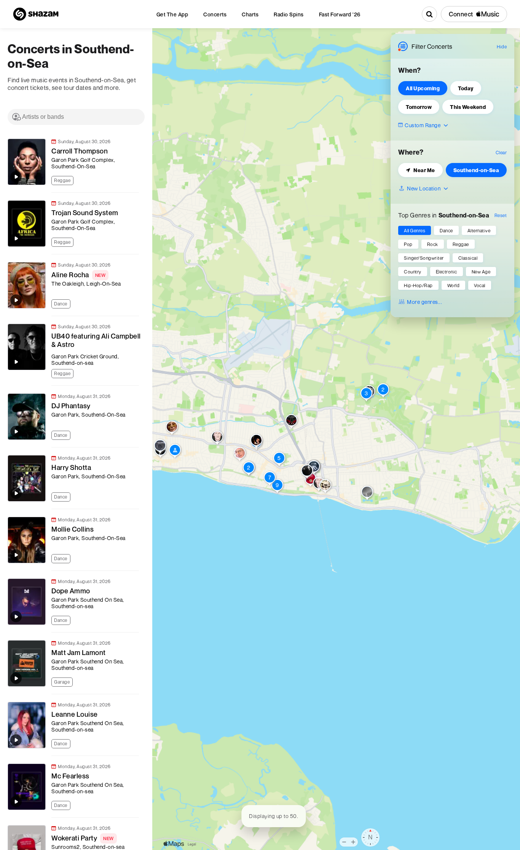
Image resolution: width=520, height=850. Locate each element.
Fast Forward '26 (339, 14)
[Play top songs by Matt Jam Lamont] (16, 678)
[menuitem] (172, 14)
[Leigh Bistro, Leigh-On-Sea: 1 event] (174, 451)
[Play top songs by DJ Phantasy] (16, 431)
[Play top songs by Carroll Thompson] (16, 176)
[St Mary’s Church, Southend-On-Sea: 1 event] (291, 422)
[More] (136, 180)
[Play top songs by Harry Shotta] (16, 493)
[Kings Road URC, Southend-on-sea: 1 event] (239, 454)
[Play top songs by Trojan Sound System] (16, 238)
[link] (72, 162)
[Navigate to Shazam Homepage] (36, 14)
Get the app (172, 14)
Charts (250, 14)
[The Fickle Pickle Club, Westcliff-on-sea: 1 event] (256, 442)
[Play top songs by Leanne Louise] (16, 740)
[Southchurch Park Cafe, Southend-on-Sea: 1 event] (367, 493)
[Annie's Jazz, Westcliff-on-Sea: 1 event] (217, 438)
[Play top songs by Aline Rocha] (16, 300)
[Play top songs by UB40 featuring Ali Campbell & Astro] (16, 361)
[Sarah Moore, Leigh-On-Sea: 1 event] (160, 447)
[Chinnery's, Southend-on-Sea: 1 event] (325, 486)
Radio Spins (289, 14)
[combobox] (76, 117)
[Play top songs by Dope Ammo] (16, 616)
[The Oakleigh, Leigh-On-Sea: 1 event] (171, 428)
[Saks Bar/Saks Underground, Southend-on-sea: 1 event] (307, 472)
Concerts (215, 14)
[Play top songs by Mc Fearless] (16, 801)
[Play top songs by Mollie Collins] (16, 555)
